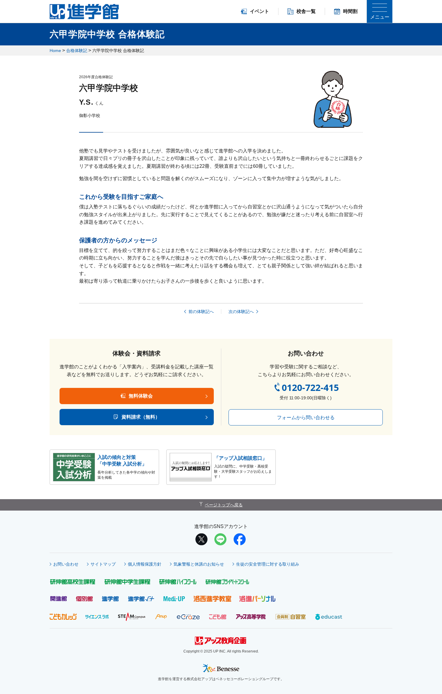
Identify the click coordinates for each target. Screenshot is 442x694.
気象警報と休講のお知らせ (198, 564)
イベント (259, 11)
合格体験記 (76, 50)
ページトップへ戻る (224, 504)
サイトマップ (103, 564)
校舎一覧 (306, 11)
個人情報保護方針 (144, 564)
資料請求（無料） (140, 416)
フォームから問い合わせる (306, 417)
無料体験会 (141, 395)
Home (55, 50)
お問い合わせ (65, 564)
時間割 (350, 11)
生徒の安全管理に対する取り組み (267, 564)
